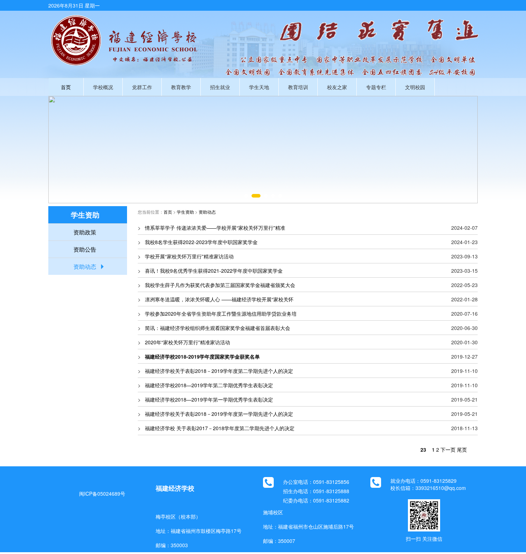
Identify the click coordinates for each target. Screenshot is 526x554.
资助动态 (84, 266)
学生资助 (185, 212)
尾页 (462, 449)
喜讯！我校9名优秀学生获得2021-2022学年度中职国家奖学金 (214, 270)
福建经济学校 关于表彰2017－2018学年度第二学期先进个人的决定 (219, 428)
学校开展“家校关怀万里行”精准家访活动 (189, 256)
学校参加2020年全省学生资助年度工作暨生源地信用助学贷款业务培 (221, 313)
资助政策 (84, 232)
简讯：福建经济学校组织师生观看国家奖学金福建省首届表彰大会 (217, 327)
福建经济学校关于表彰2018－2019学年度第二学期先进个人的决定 (219, 370)
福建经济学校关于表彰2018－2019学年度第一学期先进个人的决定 (219, 413)
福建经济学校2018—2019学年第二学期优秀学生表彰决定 (209, 385)
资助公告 (84, 249)
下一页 (448, 449)
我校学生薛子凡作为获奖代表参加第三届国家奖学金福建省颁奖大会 (220, 284)
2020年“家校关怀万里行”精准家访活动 (187, 342)
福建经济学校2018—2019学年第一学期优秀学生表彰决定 (209, 399)
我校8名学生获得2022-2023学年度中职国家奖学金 (201, 242)
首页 (66, 87)
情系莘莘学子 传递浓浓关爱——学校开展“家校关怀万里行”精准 (215, 227)
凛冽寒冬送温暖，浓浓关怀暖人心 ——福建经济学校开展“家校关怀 (219, 299)
